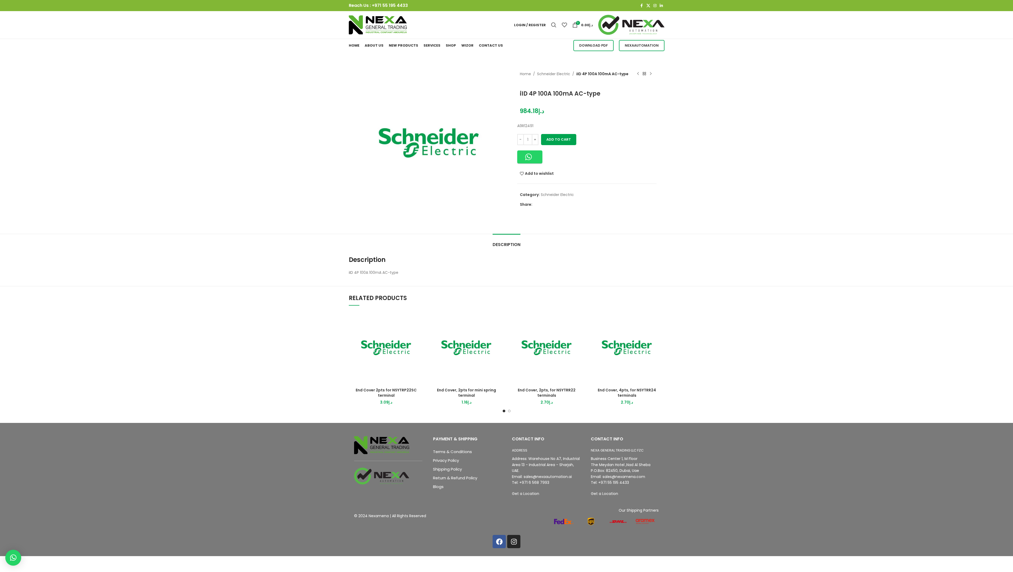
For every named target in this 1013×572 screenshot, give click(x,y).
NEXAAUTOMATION (642, 45)
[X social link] (648, 5)
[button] (529, 156)
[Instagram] (513, 541)
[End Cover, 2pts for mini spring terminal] (466, 347)
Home (525, 74)
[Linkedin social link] (661, 5)
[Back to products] (644, 74)
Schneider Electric (553, 74)
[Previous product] (638, 74)
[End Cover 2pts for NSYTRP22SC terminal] (386, 347)
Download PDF (593, 45)
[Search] (553, 25)
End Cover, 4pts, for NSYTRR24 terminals (627, 392)
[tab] (506, 242)
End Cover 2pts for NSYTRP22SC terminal (386, 392)
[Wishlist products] (564, 25)
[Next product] (651, 74)
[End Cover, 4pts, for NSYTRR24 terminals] (627, 347)
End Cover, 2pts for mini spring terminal (466, 392)
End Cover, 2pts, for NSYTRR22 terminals (546, 392)
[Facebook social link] (642, 5)
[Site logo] (378, 24)
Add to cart (558, 139)
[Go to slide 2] (509, 411)
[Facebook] (499, 541)
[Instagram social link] (655, 5)
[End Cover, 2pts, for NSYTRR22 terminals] (546, 347)
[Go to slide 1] (504, 411)
